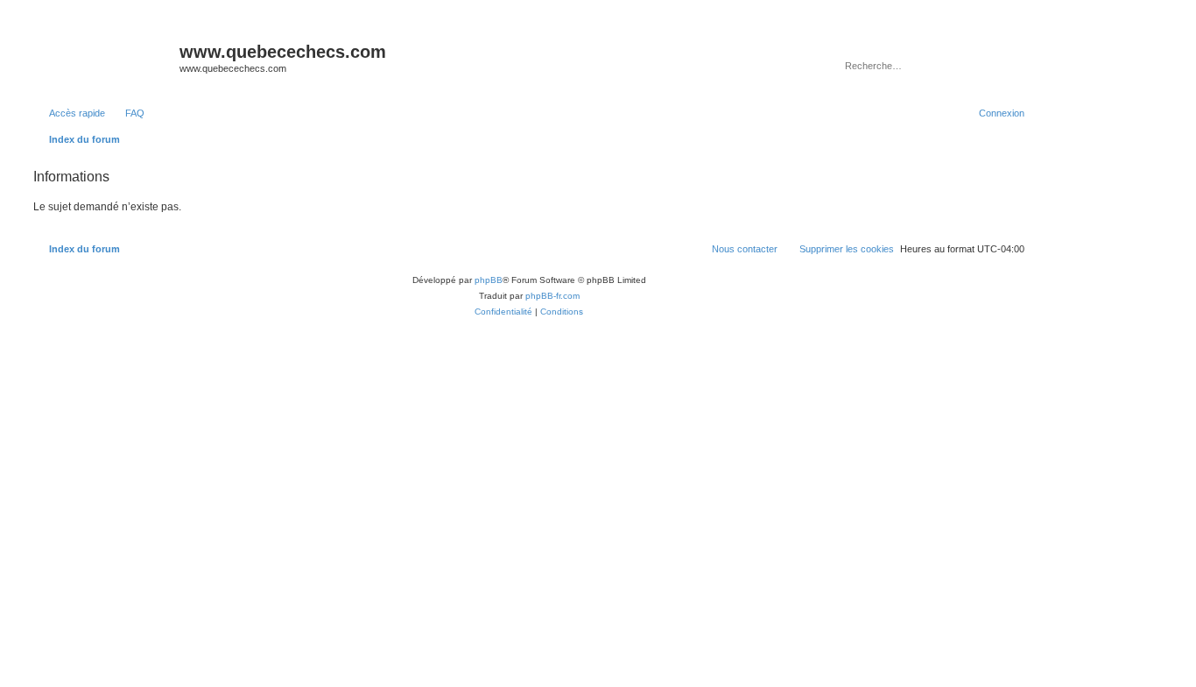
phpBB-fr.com (552, 296)
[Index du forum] (104, 57)
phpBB (489, 280)
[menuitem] (126, 113)
